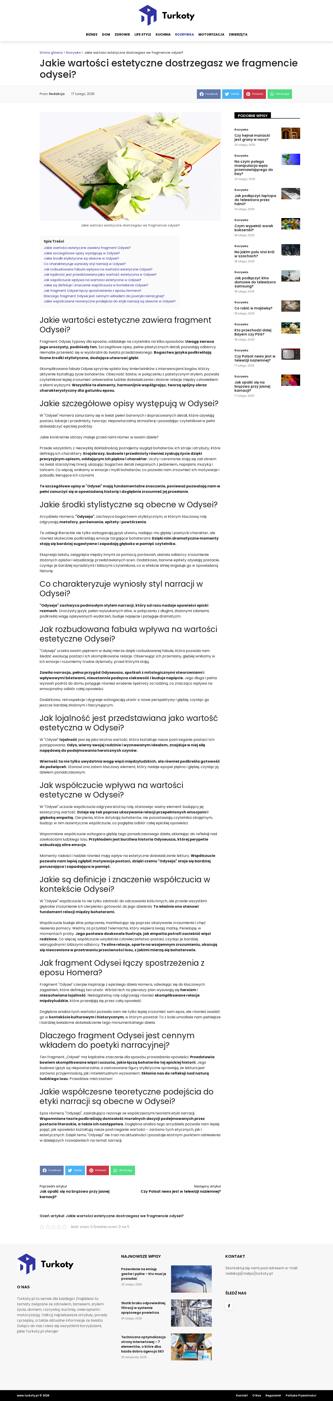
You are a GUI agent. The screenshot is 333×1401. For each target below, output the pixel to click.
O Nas (256, 1395)
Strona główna (51, 52)
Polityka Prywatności (301, 1395)
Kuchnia (163, 34)
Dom (106, 34)
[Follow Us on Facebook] (229, 1305)
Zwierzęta (238, 34)
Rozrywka (184, 34)
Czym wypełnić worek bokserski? (253, 228)
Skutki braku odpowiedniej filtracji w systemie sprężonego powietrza (143, 1308)
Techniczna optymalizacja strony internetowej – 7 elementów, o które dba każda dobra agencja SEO (143, 1344)
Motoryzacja (211, 34)
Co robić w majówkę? (253, 308)
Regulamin (273, 1395)
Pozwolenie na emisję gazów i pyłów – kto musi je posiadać (143, 1274)
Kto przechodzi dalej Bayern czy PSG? (252, 332)
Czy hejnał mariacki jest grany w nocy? (252, 137)
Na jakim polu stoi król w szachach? (254, 254)
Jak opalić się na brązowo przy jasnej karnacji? (252, 386)
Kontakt (242, 1395)
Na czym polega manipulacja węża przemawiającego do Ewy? (253, 167)
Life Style (143, 34)
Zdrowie (122, 34)
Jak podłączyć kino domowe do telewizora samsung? (255, 282)
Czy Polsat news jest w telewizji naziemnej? (181, 1191)
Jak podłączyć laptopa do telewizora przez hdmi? (255, 199)
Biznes (91, 34)
